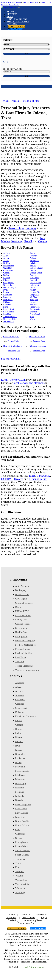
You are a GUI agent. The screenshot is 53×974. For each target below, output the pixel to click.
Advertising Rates (18, 21)
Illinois (18, 737)
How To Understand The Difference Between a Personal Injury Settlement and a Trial (12, 346)
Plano (5, 307)
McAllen (33, 297)
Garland (33, 280)
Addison (33, 253)
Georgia (19, 724)
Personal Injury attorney (22, 228)
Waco (32, 319)
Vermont (19, 871)
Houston (33, 287)
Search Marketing (14, 2)
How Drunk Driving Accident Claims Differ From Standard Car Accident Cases (38, 336)
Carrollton (7, 268)
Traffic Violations (24, 665)
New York (20, 817)
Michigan (20, 775)
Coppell (6, 273)
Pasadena (7, 304)
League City (35, 292)
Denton (33, 275)
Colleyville (8, 270)
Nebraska (19, 796)
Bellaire (33, 263)
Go (26, 54)
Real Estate (20, 657)
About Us (12, 12)
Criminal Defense (24, 602)
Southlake (7, 314)
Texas (4, 100)
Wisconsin (20, 888)
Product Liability (23, 653)
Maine (18, 762)
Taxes (32, 475)
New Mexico (21, 812)
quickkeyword (12, 69)
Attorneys (12, 351)
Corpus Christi (36, 273)
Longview (34, 295)
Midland (6, 302)
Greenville (7, 285)
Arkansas (19, 695)
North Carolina (22, 821)
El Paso (6, 277)
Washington (21, 880)
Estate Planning (23, 615)
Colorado (19, 703)
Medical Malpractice (25, 644)
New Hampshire (23, 804)
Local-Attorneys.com (13, 379)
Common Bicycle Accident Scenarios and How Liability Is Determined (12, 336)
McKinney (8, 299)
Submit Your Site (26, 923)
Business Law (22, 594)
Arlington (34, 258)
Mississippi (20, 783)
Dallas (6, 275)
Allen (5, 256)
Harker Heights (9, 287)
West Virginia (22, 884)
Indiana (19, 741)
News (10, 16)
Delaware (20, 712)
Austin (6, 260)
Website (4, 2)
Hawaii (28, 241)
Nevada (19, 800)
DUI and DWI (22, 611)
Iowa (17, 745)
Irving (5, 290)
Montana (19, 791)
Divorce (18, 478)
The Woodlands (10, 316)
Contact (12, 24)
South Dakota (22, 854)
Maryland (20, 766)
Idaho (18, 733)
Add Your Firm (16, 26)
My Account (15, 29)
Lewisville (7, 295)
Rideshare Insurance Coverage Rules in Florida (38, 346)
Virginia (19, 875)
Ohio (17, 829)
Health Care (21, 632)
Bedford (6, 263)
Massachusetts (22, 770)
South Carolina (22, 850)
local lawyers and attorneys (29, 382)
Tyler (32, 316)
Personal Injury (30, 100)
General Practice (23, 623)
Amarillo (33, 256)
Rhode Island (21, 846)
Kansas (18, 750)
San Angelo (35, 309)
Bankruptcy (43, 475)
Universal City (9, 319)
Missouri (19, 787)
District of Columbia (25, 716)
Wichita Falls (8, 321)
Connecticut (21, 708)
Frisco (6, 280)
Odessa (15, 100)
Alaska (18, 687)
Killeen (33, 290)
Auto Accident (22, 586)
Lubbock (7, 297)
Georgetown (8, 282)
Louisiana (20, 758)
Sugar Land (35, 314)
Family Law (21, 619)
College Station (36, 268)
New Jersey (21, 808)
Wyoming (20, 892)
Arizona (19, 691)
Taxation (19, 661)
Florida (18, 720)
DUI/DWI (7, 478)
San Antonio (8, 312)
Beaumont (34, 260)
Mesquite (34, 299)
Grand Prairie (35, 282)
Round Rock (8, 309)
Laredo (6, 292)
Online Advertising (31, 2)
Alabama (19, 682)
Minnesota (20, 779)
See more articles (11, 358)
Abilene (6, 253)
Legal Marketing (17, 19)
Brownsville (8, 265)
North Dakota (22, 825)
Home (12, 914)
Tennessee (20, 859)
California (20, 699)
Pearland (33, 304)
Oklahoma (20, 833)
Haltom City (35, 285)
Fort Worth (34, 277)
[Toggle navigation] (19, 7)
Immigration (21, 636)
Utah (17, 867)
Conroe (33, 270)
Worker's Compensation (27, 670)
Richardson (35, 307)
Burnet (33, 265)
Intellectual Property (25, 640)
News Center (28, 917)
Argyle (6, 258)
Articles (12, 14)
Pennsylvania (21, 842)
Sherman (33, 312)
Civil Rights (21, 598)
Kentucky (16, 241)
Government (21, 628)
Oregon (42, 241)
